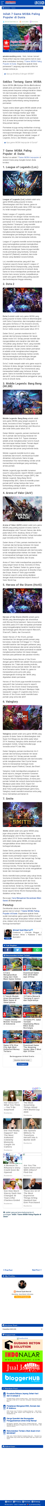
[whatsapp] (37, 950)
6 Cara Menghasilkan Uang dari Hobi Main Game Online (12, 976)
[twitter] (17, 950)
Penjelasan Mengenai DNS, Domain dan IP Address (23, 1407)
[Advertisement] (22, 1472)
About (9, 1502)
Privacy (18, 1502)
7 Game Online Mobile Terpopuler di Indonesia (12, 1022)
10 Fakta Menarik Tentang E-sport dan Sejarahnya (31, 998)
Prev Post (8, 1270)
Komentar (35, 21)
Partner (27, 1502)
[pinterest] (27, 950)
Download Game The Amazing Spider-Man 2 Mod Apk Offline (32, 1048)
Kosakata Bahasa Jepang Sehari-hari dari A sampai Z (22, 1394)
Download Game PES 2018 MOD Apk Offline (31, 975)
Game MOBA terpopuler (29, 157)
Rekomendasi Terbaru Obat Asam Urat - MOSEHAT (24, 1432)
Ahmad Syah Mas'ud (23, 1291)
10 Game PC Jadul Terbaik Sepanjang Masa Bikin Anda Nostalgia (32, 1024)
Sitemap (36, 1502)
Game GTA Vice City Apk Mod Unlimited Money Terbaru (11, 1048)
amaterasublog (35, 1504)
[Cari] (42, 3)
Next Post (36, 1270)
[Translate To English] (36, 3)
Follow (8, 938)
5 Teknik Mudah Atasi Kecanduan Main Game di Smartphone (11, 999)
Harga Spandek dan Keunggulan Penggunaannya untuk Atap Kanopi (22, 1419)
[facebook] (8, 950)
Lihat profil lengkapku (22, 1297)
